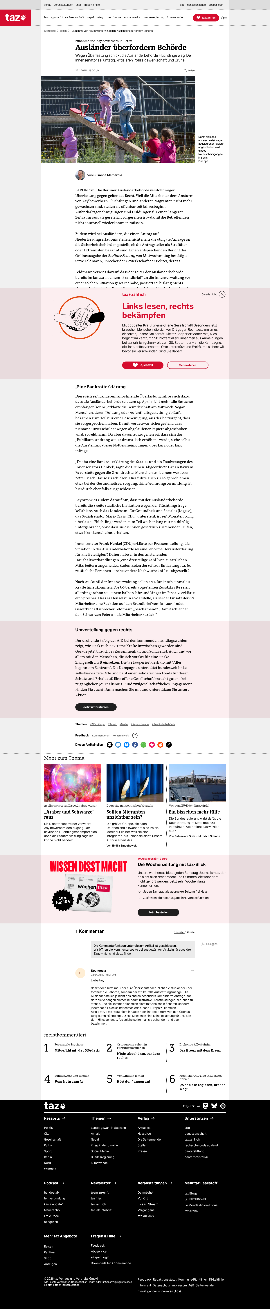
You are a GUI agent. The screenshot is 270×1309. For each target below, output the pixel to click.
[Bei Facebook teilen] (135, 745)
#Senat (112, 724)
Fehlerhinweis (121, 735)
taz (55, 1106)
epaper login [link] (216, 4)
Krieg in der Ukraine (104, 1145)
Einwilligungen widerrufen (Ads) (159, 1291)
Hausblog (144, 1134)
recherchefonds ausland (201, 1145)
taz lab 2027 (146, 1216)
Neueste (179, 932)
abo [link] (182, 4)
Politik (48, 1128)
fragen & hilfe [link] (92, 4)
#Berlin (124, 724)
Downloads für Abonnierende (111, 1263)
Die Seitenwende (149, 1139)
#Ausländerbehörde (163, 724)
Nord (47, 1163)
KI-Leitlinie (216, 1279)
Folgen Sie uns (191, 1106)
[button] (224, 17)
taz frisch (97, 1198)
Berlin (63, 31)
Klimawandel (99, 1163)
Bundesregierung (102, 1157)
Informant (145, 1285)
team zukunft (100, 1192)
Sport (48, 1151)
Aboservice (99, 1251)
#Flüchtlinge (97, 724)
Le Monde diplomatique (201, 1205)
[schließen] (222, 294)
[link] (65, 18)
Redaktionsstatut (165, 1279)
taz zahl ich (192, 1139)
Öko (47, 1134)
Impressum (180, 1285)
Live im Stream (148, 1204)
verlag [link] (47, 4)
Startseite (50, 31)
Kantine (49, 1252)
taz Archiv (191, 1211)
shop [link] (79, 4)
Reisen (48, 1246)
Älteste (190, 932)
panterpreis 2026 (196, 1157)
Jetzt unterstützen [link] (96, 707)
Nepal (95, 1139)
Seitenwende (205, 1285)
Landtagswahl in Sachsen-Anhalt (109, 1131)
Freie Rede (51, 1216)
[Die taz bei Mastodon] (206, 1107)
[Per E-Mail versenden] (110, 745)
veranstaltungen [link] (63, 4)
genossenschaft (195, 1134)
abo (187, 1128)
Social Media (100, 1151)
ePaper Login (100, 1257)
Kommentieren (101, 735)
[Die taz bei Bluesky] (214, 1107)
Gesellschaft (52, 1139)
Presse (142, 1151)
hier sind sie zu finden (117, 954)
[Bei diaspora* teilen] (152, 745)
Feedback (98, 1246)
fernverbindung (54, 1198)
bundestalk (51, 1192)
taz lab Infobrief (101, 1210)
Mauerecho (52, 1210)
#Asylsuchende (140, 724)
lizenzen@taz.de (70, 1284)
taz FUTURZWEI (195, 1199)
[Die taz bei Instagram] (223, 1107)
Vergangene (146, 1210)
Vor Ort (143, 1198)
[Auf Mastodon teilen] (118, 745)
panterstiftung (194, 1151)
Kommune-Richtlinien (193, 1279)
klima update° (53, 1204)
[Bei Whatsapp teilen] (143, 745)
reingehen (51, 1222)
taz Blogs (191, 1193)
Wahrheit (50, 1169)
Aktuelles (144, 1128)
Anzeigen (50, 1264)
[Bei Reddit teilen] (160, 745)
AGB (191, 1285)
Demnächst (145, 1192)
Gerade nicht (209, 294)
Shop (47, 1258)
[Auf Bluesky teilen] (126, 745)
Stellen (142, 1145)
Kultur (48, 1145)
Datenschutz (162, 1285)
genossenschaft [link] (196, 4)
